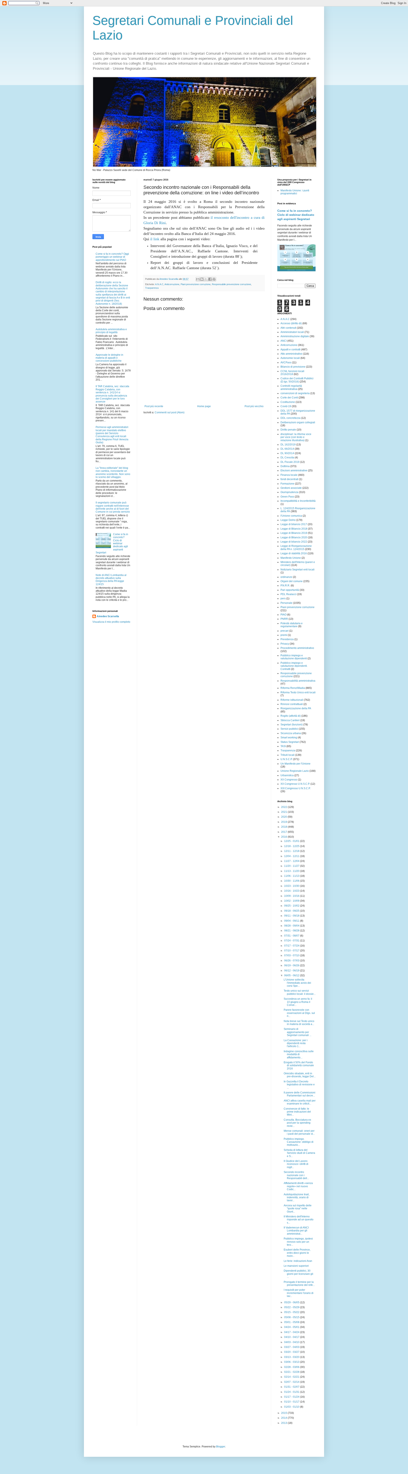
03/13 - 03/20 (292, 1357)
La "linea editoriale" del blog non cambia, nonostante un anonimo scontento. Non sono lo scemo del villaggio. (113, 472)
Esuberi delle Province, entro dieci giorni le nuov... (297, 1252)
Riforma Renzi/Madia (292, 688)
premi (283, 635)
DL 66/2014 (287, 448)
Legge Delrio (288, 520)
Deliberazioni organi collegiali (297, 422)
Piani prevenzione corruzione (196, 284)
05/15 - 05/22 (292, 1312)
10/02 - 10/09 (292, 900)
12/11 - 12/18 (292, 851)
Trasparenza (152, 288)
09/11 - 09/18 (292, 915)
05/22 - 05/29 (292, 1307)
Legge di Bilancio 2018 (293, 528)
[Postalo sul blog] (202, 279)
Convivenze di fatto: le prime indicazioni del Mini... (297, 1111)
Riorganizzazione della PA (295, 708)
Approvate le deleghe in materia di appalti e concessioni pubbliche (109, 357)
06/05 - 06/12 (292, 975)
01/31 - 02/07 (292, 1386)
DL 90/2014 (287, 453)
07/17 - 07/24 (292, 945)
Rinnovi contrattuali (291, 704)
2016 (284, 836)
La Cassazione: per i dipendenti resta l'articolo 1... (295, 1043)
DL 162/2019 (288, 444)
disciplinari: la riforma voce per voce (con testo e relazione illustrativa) (295, 437)
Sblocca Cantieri (290, 720)
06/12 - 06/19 (292, 970)
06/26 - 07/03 (292, 960)
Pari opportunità (289, 589)
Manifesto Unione (290, 557)
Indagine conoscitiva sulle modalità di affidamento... (299, 1054)
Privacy (284, 643)
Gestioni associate (291, 487)
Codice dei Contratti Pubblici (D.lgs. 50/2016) (296, 380)
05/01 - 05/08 (292, 1322)
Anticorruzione (171, 284)
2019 (284, 821)
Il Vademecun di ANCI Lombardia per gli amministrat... (296, 1230)
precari (284, 630)
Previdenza (287, 639)
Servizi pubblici (289, 728)
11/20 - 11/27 (292, 865)
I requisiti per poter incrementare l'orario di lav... (298, 1293)
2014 (284, 1417)
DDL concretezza (290, 417)
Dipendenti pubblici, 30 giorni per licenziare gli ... (298, 1273)
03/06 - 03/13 (292, 1361)
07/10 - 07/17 (292, 950)
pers (283, 598)
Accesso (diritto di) (291, 323)
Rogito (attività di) (290, 715)
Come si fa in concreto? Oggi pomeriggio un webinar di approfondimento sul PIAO (112, 257)
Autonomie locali (290, 358)
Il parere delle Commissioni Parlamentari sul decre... (299, 1094)
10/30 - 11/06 (292, 880)
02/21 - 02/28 (292, 1371)
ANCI (283, 340)
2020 (284, 816)
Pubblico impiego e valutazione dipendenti (293, 657)
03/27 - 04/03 (292, 1347)
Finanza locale (289, 474)
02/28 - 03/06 (292, 1367)
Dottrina (285, 466)
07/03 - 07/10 (292, 955)
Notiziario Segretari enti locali (297, 569)
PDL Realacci (288, 594)
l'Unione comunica (291, 515)
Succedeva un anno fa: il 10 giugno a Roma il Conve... (298, 1001)
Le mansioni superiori (296, 1265)
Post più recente (153, 406)
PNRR (284, 618)
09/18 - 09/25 (292, 910)
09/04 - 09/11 (292, 920)
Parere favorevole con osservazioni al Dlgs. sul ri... (299, 1013)
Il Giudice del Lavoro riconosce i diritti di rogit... (296, 1164)
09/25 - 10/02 (292, 905)
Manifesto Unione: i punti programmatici (294, 192)
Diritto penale (288, 429)
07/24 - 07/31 (292, 940)
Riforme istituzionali (291, 699)
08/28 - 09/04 (292, 925)
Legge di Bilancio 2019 (293, 533)
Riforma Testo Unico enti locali (298, 692)
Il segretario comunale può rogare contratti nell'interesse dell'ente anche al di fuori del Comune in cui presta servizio (113, 507)
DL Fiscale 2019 (289, 462)
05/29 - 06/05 (292, 1302)
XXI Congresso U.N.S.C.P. (295, 788)
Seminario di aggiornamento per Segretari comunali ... (297, 1032)
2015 (284, 1412)
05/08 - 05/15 (292, 1317)
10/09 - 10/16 (292, 895)
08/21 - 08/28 (292, 930)
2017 (284, 831)
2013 (284, 1422)
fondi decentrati (289, 479)
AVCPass (285, 362)
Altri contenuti (288, 327)
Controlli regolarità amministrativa (291, 387)
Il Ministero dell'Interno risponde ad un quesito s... (298, 1219)
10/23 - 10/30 (292, 885)
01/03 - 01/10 (292, 1406)
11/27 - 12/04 (292, 861)
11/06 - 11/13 (292, 875)
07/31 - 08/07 (292, 935)
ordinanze (286, 577)
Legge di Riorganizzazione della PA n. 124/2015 (296, 547)
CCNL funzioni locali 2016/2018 (292, 373)
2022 (284, 807)
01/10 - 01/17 (292, 1401)
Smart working (288, 737)
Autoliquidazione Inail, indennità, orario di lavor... (296, 1197)
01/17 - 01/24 (292, 1396)
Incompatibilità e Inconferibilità (298, 500)
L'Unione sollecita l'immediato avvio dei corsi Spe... (297, 982)
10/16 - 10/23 (292, 890)
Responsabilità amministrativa (297, 680)
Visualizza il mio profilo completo (111, 621)
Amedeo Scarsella (108, 616)
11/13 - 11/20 (292, 871)
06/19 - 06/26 (292, 965)
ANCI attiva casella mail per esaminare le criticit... (300, 1102)
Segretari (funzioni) (291, 724)
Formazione (287, 483)
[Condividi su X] (206, 279)
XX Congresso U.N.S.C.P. (295, 783)
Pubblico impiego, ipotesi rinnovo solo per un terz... (298, 1241)
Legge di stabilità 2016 (293, 553)
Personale (286, 602)
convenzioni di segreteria (295, 393)
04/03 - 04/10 (292, 1342)
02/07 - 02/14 (292, 1381)
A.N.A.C (159, 284)
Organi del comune (291, 581)
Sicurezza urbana (290, 733)
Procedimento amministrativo (297, 648)
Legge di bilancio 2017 (293, 524)
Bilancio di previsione (292, 366)
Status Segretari (289, 742)
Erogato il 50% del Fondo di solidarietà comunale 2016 (299, 1065)
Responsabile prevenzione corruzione (231, 284)
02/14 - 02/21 (292, 1376)
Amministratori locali (292, 332)
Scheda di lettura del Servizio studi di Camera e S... (299, 1153)
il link (154, 239)
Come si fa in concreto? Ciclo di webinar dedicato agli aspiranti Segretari (295, 215)
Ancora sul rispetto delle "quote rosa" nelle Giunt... (298, 1208)
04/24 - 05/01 (292, 1327)
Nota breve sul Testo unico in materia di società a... (299, 1023)
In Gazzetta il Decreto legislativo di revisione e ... (299, 1084)
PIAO (283, 614)
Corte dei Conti (289, 397)
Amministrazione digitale (294, 336)
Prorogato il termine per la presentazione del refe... (299, 1283)
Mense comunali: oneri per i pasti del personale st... (299, 1132)
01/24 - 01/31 (292, 1391)
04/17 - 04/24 (292, 1332)
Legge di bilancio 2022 (293, 541)
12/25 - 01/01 (292, 841)
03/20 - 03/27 (292, 1351)
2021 (284, 811)
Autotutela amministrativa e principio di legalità (111, 331)
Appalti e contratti (290, 349)
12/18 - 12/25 (292, 846)
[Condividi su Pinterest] (214, 279)
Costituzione (287, 402)
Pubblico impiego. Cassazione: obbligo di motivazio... (298, 1142)
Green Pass (287, 496)
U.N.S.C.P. (286, 759)
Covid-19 (285, 406)
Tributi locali (287, 754)
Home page (204, 406)
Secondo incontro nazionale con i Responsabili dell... (296, 1175)
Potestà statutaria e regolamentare (291, 625)
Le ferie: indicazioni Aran (298, 1260)
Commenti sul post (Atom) (169, 412)
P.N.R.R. (285, 585)
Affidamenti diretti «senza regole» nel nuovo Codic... (298, 1186)
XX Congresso (288, 779)
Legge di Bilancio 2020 (293, 537)
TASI (283, 746)
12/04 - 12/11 (292, 856)
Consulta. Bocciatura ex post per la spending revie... (297, 1122)
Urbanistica (287, 775)
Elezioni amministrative (293, 470)
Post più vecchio (254, 406)
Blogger (220, 1446)
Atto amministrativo (291, 353)
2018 (284, 826)
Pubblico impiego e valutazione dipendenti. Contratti (293, 666)
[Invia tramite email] (198, 279)
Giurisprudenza (289, 492)
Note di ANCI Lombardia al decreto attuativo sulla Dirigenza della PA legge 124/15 (111, 580)
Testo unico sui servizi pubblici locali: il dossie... (300, 992)
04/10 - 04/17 (292, 1337)
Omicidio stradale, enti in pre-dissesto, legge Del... (300, 1075)
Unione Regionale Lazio (294, 770)
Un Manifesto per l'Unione (295, 763)
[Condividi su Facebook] (210, 279)
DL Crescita (287, 457)
